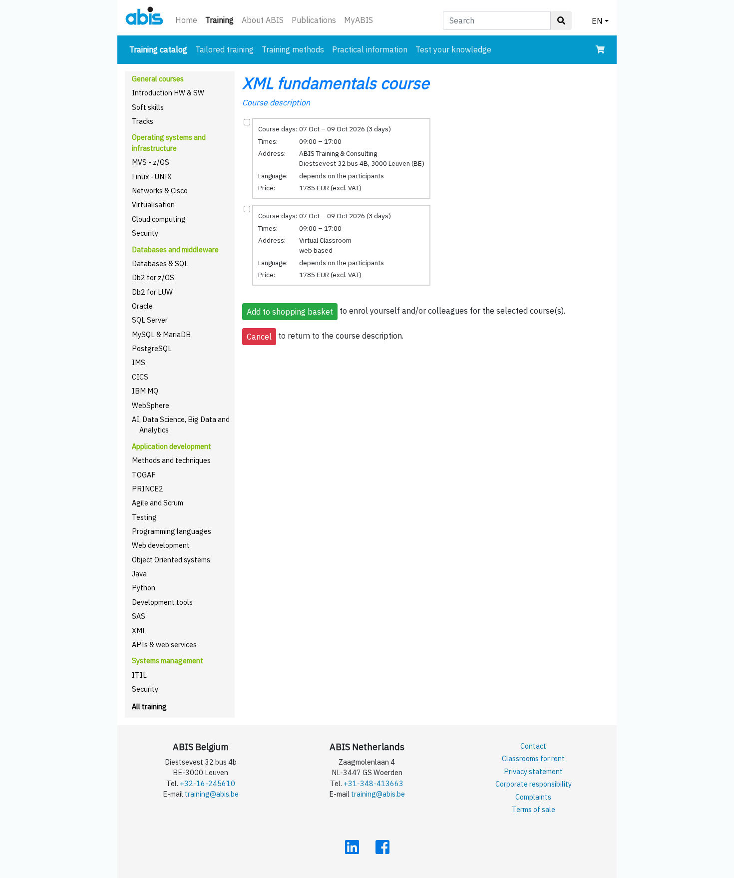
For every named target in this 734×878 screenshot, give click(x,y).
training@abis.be (212, 794)
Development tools (162, 602)
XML (139, 630)
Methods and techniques (171, 460)
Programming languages (171, 531)
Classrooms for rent (533, 758)
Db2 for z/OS (153, 277)
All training (149, 706)
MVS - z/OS (150, 162)
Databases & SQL (160, 263)
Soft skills (148, 107)
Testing (144, 517)
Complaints (533, 797)
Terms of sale (533, 809)
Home (186, 20)
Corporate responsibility (533, 784)
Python (143, 587)
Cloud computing (159, 219)
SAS (138, 616)
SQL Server (150, 320)
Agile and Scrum (157, 502)
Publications (314, 20)
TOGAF (144, 474)
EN (597, 21)
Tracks (142, 121)
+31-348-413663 (373, 783)
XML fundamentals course (335, 82)
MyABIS (358, 20)
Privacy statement (533, 771)
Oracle (142, 306)
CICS (140, 377)
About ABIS (263, 20)
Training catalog (160, 49)
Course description (276, 102)
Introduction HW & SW (168, 92)
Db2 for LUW (152, 292)
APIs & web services (164, 644)
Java (139, 573)
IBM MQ (145, 391)
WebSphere (150, 405)
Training (221, 19)
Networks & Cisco (160, 190)
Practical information (369, 49)
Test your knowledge (453, 49)
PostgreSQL (152, 348)
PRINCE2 (147, 488)
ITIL (139, 675)
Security (145, 233)
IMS (138, 362)
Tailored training (224, 49)
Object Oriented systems (171, 559)
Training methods (293, 49)
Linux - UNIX (152, 176)
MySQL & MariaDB (161, 334)
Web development (161, 545)
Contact (533, 746)
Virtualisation (153, 204)
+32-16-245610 (207, 783)
